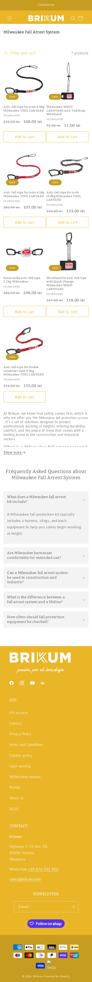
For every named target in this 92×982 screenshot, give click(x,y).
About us (16, 798)
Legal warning (20, 766)
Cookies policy (20, 755)
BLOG (14, 809)
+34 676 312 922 (43, 869)
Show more (13, 452)
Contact (15, 723)
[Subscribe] (73, 906)
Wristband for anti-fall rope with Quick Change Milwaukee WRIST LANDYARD (66, 283)
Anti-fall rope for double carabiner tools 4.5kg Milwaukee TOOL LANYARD (24, 370)
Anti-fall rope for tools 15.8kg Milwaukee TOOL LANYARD (63, 196)
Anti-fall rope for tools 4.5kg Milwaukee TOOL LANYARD (24, 194)
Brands (15, 787)
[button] (9, 18)
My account (18, 713)
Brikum (38, 976)
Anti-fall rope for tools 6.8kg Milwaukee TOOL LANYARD (24, 108)
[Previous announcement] (9, 5)
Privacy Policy (20, 734)
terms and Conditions (26, 745)
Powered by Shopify (56, 976)
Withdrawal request (25, 777)
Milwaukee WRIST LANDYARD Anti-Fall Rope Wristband (66, 110)
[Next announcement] (83, 5)
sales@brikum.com (25, 879)
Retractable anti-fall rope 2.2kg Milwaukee (22, 279)
